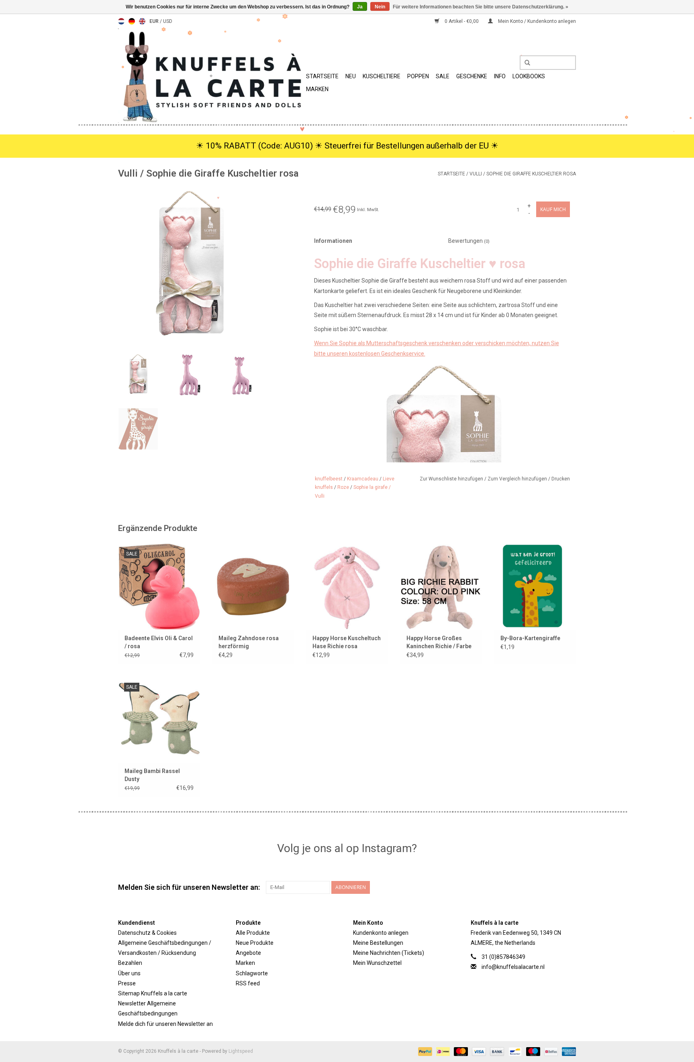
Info (500, 76)
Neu (350, 76)
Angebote (248, 953)
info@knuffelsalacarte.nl (513, 967)
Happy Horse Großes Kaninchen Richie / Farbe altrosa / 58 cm (439, 642)
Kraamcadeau (362, 479)
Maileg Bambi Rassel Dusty (152, 775)
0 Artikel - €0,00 (461, 21)
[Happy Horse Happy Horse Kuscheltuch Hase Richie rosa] (347, 586)
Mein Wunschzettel (377, 963)
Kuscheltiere (381, 76)
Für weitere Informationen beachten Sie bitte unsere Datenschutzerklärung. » (480, 7)
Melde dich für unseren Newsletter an (165, 1024)
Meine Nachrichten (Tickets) (388, 953)
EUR (154, 21)
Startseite (322, 76)
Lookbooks (528, 76)
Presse (127, 983)
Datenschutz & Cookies (147, 933)
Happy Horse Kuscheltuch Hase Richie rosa (346, 642)
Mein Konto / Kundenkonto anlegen (536, 21)
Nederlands (121, 21)
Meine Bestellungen (378, 943)
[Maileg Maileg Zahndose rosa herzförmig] (253, 586)
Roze (343, 487)
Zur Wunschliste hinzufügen (452, 479)
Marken (317, 89)
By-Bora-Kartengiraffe (530, 638)
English (142, 21)
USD (167, 21)
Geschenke (471, 76)
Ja (360, 7)
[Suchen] (524, 63)
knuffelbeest (329, 479)
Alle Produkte (253, 933)
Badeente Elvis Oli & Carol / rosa (159, 642)
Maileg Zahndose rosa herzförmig (248, 642)
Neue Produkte (255, 943)
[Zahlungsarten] (424, 1051)
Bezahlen (130, 963)
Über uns (129, 973)
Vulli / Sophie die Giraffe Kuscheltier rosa (522, 174)
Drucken (560, 479)
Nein (380, 7)
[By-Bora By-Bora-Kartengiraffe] (535, 586)
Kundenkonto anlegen (380, 933)
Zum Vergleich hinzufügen (518, 479)
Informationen (333, 241)
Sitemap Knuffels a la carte (152, 993)
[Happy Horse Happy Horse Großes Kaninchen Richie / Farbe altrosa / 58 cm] (441, 586)
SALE (442, 76)
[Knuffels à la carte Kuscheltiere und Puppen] (211, 75)
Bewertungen (469, 241)
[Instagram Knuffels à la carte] (569, 887)
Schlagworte (252, 973)
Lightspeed (241, 1051)
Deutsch (132, 21)
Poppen (418, 76)
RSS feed (248, 983)
